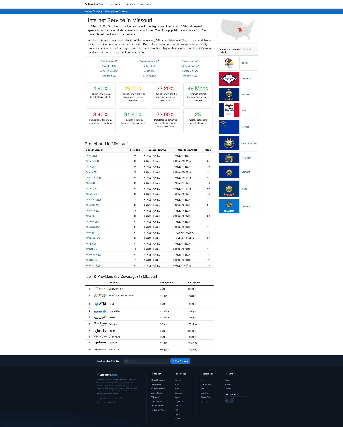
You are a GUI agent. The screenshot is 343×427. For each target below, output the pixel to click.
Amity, (91, 243)
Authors (228, 384)
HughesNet (179, 401)
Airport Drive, (94, 177)
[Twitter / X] (232, 400)
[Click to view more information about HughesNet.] (100, 311)
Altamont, (92, 221)
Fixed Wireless (156, 401)
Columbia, (109, 66)
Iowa (244, 110)
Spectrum (178, 393)
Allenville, (92, 210)
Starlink (178, 418)
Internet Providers (158, 380)
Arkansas (246, 78)
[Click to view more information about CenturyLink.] (100, 336)
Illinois (245, 62)
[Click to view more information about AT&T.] (100, 303)
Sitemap (204, 401)
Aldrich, (91, 193)
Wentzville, (190, 75)
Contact (228, 388)
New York (246, 157)
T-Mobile (178, 405)
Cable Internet (156, 393)
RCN (176, 410)
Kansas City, (190, 70)
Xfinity (177, 384)
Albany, (91, 188)
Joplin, (149, 70)
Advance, (92, 160)
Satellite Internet (157, 405)
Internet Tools (206, 384)
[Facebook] (227, 400)
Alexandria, (93, 199)
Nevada (245, 126)
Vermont (246, 171)
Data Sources (206, 393)
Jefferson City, (109, 70)
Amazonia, (93, 237)
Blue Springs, (108, 61)
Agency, (91, 171)
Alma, (90, 215)
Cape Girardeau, (149, 61)
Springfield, (108, 75)
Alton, (90, 232)
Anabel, (91, 259)
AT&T (177, 388)
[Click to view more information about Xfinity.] (100, 331)
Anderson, (93, 265)
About (227, 380)
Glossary (204, 388)
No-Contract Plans (158, 410)
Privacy (98, 402)
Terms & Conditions (109, 402)
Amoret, (91, 248)
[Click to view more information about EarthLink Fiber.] (100, 289)
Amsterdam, (93, 254)
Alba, (90, 182)
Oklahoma (246, 206)
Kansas (245, 94)
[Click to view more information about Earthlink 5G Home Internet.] (100, 295)
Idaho (244, 188)
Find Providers (181, 361)
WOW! (177, 414)
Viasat (177, 397)
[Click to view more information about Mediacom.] (100, 349)
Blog (202, 380)
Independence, (190, 66)
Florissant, (149, 66)
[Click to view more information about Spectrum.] (100, 324)
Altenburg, (93, 226)
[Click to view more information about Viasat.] (100, 317)
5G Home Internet (158, 388)
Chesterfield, (190, 61)
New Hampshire (249, 143)
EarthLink (178, 380)
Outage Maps (206, 397)
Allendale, (92, 204)
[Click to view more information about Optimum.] (100, 343)
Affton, (91, 166)
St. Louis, (149, 75)
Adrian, (91, 155)
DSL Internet (156, 397)
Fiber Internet (156, 384)
